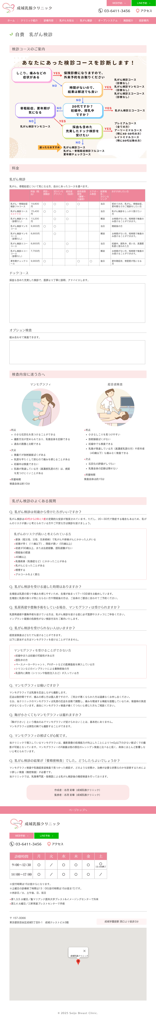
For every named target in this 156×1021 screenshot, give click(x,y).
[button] (29, 20)
